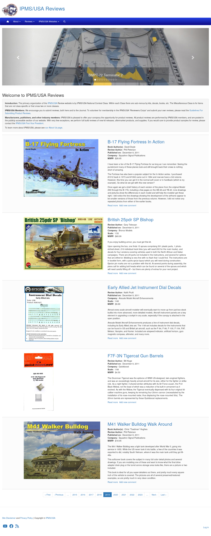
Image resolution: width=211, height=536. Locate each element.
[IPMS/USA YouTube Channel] (5, 526)
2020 (115, 494)
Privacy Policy (26, 517)
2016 (83, 494)
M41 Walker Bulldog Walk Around (140, 424)
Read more (113, 205)
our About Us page (53, 127)
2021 (124, 494)
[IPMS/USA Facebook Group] (11, 526)
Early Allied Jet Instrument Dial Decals (144, 287)
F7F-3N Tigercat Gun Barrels (135, 355)
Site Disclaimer (9, 517)
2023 (140, 494)
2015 (74, 494)
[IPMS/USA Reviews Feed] (17, 526)
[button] (17, 56)
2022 (132, 494)
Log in (206, 527)
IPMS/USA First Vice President (29, 123)
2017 (91, 494)
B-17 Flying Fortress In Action (136, 141)
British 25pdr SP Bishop (130, 219)
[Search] (64, 21)
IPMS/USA (52, 103)
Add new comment (127, 205)
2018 (99, 494)
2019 (108, 495)
